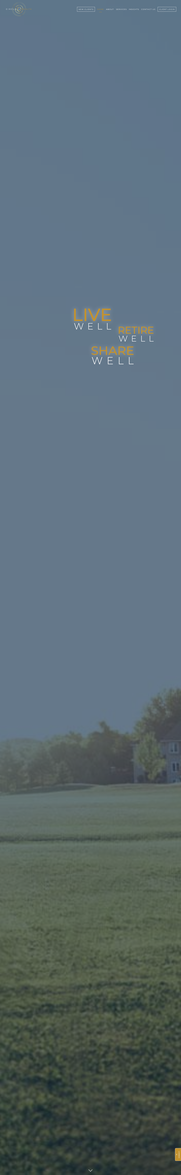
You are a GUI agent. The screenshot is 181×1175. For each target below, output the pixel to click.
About (110, 9)
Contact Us (148, 9)
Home (100, 9)
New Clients (86, 9)
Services (121, 9)
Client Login (167, 9)
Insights (134, 9)
